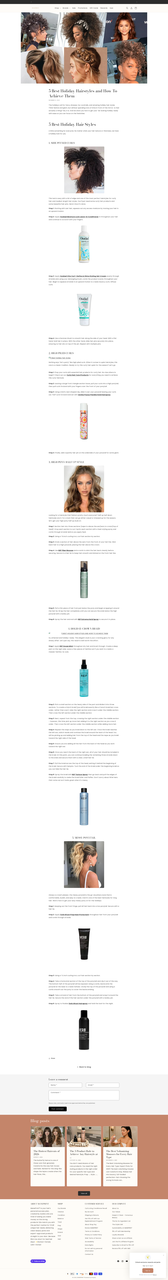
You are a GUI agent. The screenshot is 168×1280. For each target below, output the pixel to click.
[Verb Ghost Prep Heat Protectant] (84, 943)
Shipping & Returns (92, 1215)
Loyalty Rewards (118, 1235)
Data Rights (89, 1245)
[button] (57, 8)
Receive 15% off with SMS (121, 1248)
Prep (59, 1225)
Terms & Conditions (92, 1231)
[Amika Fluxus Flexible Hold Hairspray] (84, 421)
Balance (61, 1219)
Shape (60, 1229)
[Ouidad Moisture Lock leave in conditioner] (84, 244)
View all (84, 1193)
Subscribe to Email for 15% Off (123, 1245)
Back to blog (85, 1067)
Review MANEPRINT (91, 1228)
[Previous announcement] (31, 2)
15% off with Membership (121, 1231)
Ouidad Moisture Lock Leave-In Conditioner (79, 217)
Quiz (59, 1236)
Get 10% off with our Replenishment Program (94, 1220)
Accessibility (89, 1242)
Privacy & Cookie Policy (93, 1235)
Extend (60, 1232)
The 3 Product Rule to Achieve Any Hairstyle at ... (84, 1154)
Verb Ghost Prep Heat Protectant (74, 915)
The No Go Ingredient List (121, 1221)
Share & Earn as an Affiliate (122, 1238)
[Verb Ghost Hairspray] (84, 1030)
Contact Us (89, 1254)
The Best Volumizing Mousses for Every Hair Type (119, 1154)
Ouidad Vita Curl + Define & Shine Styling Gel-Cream (83, 276)
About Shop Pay (90, 1224)
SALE (59, 1239)
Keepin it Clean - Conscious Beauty (122, 1216)
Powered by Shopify (90, 1277)
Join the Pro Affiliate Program (123, 1242)
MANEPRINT (80, 1277)
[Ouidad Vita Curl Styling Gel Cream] (84, 309)
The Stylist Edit (117, 1224)
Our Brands (62, 1208)
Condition (61, 1215)
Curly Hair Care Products (78, 375)
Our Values (116, 1212)
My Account (89, 1212)
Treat (60, 1222)
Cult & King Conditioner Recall (96, 1208)
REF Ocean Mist (66, 646)
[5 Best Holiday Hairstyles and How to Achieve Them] (84, 489)
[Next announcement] (137, 2)
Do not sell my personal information (93, 1249)
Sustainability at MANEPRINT (122, 1228)
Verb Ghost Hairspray (78, 1003)
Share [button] (53, 1058)
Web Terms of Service (93, 1238)
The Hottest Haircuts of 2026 (47, 1153)
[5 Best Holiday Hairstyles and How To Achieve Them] (84, 358)
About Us (115, 1208)
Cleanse (61, 1212)
